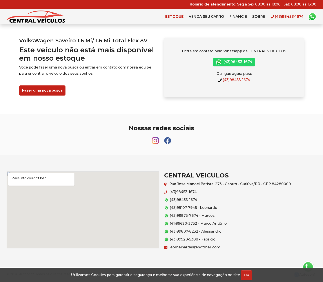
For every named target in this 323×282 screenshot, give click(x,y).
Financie (238, 16)
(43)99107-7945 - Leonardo (193, 208)
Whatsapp (312, 16)
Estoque (174, 16)
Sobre (258, 16)
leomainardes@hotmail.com (194, 247)
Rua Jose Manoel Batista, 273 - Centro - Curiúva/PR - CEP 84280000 (229, 184)
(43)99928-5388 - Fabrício (192, 239)
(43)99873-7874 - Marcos (192, 215)
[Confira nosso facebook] (167, 138)
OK (246, 275)
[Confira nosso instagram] (156, 138)
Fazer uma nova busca (42, 90)
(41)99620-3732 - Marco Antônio (198, 223)
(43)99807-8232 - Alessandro (195, 231)
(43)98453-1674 (237, 62)
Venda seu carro (206, 16)
